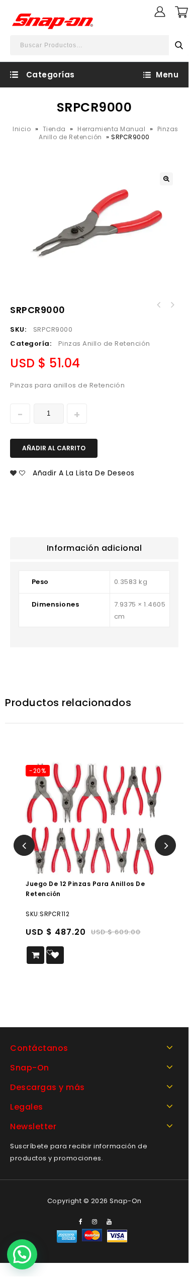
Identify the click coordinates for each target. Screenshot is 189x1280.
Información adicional (94, 548)
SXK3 (158, 305)
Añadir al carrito (53, 448)
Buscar (179, 45)
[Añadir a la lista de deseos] (55, 955)
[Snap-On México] (53, 21)
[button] (22, 1254)
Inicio (22, 129)
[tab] (94, 548)
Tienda (54, 129)
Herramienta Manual (111, 129)
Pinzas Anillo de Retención (104, 343)
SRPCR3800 (171, 305)
